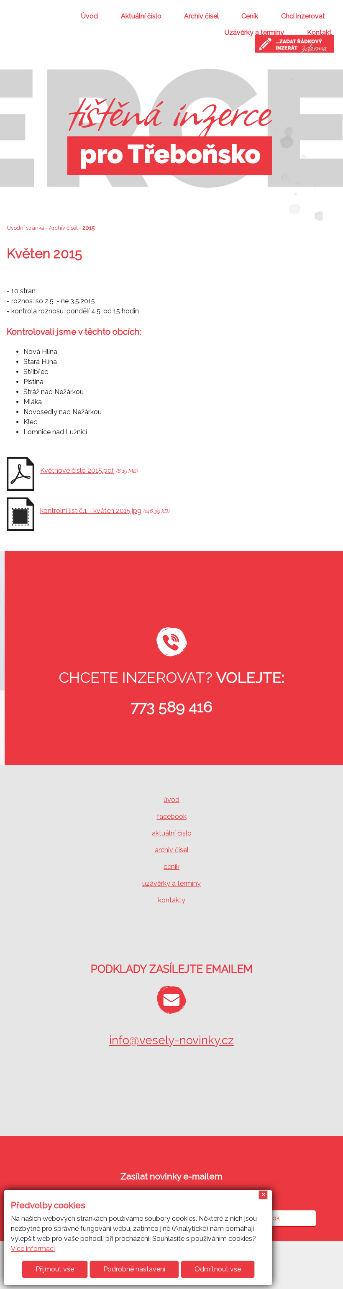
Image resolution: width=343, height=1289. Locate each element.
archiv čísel (172, 850)
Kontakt (319, 32)
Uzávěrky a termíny (254, 32)
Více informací (33, 1249)
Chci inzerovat (303, 16)
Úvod (89, 16)
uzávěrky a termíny (171, 883)
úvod (171, 800)
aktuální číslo (172, 833)
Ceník (249, 16)
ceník (171, 867)
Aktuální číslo (141, 16)
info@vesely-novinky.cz (171, 1040)
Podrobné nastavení (134, 1269)
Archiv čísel (201, 16)
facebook (172, 816)
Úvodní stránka (25, 228)
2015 (88, 228)
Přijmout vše (55, 1269)
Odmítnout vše (218, 1269)
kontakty (171, 900)
